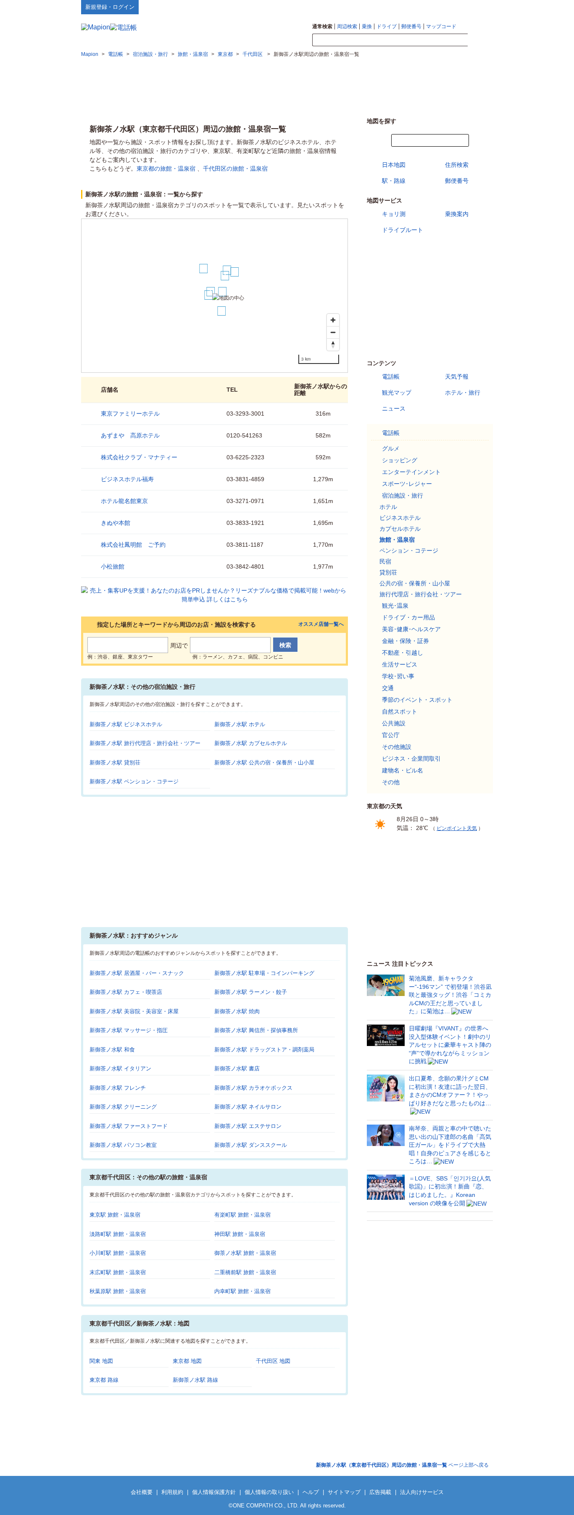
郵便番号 (411, 26)
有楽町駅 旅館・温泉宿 (242, 1215)
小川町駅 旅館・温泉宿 (118, 1253)
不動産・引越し (402, 652)
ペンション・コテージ (408, 550)
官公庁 (391, 735)
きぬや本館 (115, 522)
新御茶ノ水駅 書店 (237, 1068)
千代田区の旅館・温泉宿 (235, 168)
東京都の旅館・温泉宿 (166, 168)
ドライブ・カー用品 (408, 617)
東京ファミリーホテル (130, 413)
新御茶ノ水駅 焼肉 (237, 1011)
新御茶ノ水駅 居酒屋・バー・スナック (137, 973)
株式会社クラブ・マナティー (139, 457)
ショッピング (399, 460)
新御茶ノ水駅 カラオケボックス (253, 1088)
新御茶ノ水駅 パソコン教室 (123, 1145)
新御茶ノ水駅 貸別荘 (115, 762)
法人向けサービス (422, 1492)
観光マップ (396, 392)
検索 (480, 40)
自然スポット (399, 711)
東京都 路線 (104, 1380)
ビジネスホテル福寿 (127, 479)
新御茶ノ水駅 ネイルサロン (248, 1107)
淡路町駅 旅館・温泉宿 (118, 1234)
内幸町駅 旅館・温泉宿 (242, 1291)
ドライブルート (402, 230)
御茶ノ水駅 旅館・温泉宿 (245, 1253)
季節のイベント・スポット (417, 699)
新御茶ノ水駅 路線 (195, 1380)
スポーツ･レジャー (407, 483)
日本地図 (393, 164)
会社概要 (142, 1492)
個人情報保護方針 (214, 1492)
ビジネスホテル (400, 517)
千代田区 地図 (273, 1361)
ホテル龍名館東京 (124, 501)
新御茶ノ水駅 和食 (112, 1049)
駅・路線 (393, 180)
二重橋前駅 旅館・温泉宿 (245, 1272)
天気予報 (457, 376)
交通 (388, 688)
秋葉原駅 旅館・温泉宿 (118, 1291)
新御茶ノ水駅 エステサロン (248, 1126)
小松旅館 (112, 566)
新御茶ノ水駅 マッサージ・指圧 (129, 1030)
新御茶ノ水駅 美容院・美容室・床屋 (134, 1011)
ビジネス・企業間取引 (411, 758)
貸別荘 (388, 572)
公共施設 (393, 723)
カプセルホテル (400, 528)
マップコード (441, 26)
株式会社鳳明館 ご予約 (133, 544)
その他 (391, 782)
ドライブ (387, 26)
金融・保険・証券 (405, 641)
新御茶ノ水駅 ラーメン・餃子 (250, 992)
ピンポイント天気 (457, 828)
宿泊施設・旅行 (402, 495)
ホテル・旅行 (462, 392)
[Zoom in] (333, 320)
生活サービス (399, 664)
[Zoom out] (333, 332)
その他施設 (396, 746)
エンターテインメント (411, 472)
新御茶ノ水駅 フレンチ (118, 1088)
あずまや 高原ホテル (130, 435)
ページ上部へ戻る (402, 1465)
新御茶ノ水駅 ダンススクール (250, 1145)
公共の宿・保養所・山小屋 (414, 583)
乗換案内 (457, 214)
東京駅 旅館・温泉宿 (115, 1215)
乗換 (367, 26)
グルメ (391, 448)
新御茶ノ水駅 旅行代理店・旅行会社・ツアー (145, 743)
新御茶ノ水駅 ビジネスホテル (126, 724)
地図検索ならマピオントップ (410, 6)
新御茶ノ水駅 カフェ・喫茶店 (126, 992)
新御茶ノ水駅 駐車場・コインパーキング (264, 973)
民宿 (385, 561)
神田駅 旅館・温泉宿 (239, 1234)
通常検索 (322, 26)
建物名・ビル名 (402, 770)
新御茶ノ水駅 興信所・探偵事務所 (256, 1030)
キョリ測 (393, 214)
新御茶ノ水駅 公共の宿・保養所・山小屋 (264, 762)
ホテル (388, 506)
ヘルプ (453, 6)
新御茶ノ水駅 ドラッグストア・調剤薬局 (264, 1049)
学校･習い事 (398, 676)
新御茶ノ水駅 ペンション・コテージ (134, 781)
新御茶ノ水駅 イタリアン (120, 1068)
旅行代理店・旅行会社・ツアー (420, 594)
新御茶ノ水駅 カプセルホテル (250, 743)
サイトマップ (479, 6)
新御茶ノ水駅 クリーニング (123, 1107)
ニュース (393, 408)
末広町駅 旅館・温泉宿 (118, 1272)
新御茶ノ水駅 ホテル (239, 724)
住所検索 (457, 164)
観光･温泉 (395, 605)
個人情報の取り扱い (269, 1492)
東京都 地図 (187, 1361)
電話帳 (391, 376)
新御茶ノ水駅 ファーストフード (129, 1126)
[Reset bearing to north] (333, 344)
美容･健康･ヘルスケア (411, 629)
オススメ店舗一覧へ (321, 624)
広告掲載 (380, 1492)
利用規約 (172, 1492)
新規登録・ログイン (109, 7)
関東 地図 (101, 1361)
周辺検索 (347, 26)
